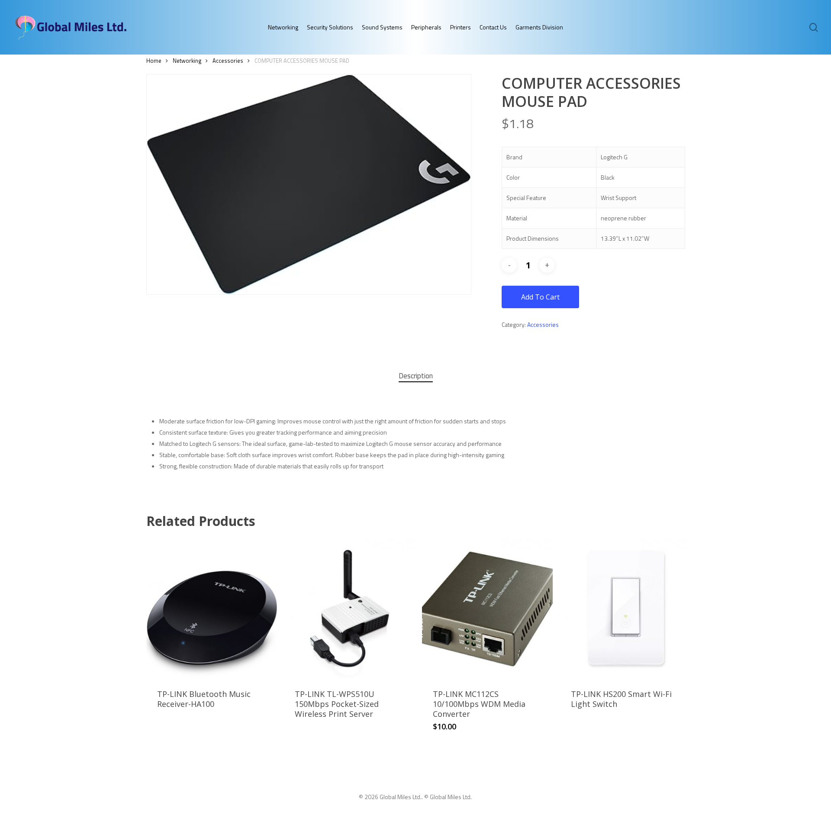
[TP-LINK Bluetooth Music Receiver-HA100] (211, 608)
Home (153, 60)
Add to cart (540, 297)
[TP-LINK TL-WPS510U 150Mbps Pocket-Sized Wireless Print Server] (349, 608)
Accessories (228, 60)
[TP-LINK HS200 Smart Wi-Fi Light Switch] (625, 608)
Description (416, 375)
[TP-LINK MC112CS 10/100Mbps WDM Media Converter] (487, 608)
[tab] (415, 376)
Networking (187, 60)
